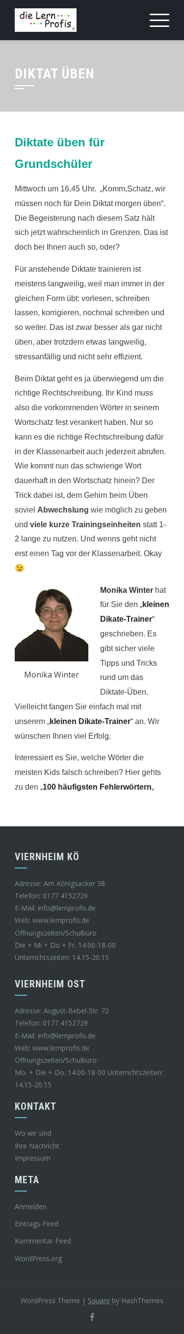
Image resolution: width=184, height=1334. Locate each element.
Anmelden (31, 1206)
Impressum (33, 1158)
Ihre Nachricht (37, 1145)
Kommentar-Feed (43, 1240)
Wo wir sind (33, 1133)
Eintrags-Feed (36, 1223)
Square (99, 1300)
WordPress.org (38, 1258)
